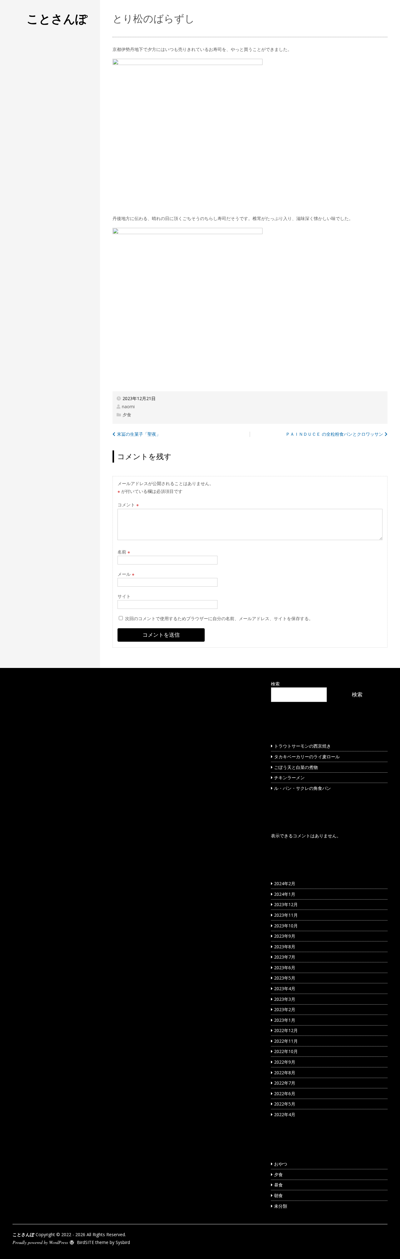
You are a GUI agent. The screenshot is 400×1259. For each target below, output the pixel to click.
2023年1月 (284, 1020)
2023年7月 (284, 957)
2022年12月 (286, 1030)
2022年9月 (284, 1062)
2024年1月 (284, 894)
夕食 (126, 415)
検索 (275, 684)
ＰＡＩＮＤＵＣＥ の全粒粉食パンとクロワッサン (334, 434)
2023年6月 (284, 968)
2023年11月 (286, 915)
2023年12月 (286, 904)
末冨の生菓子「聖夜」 (139, 434)
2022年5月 (284, 1104)
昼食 (278, 1185)
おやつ (280, 1164)
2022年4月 (284, 1114)
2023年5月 (284, 978)
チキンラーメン (289, 777)
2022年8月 (284, 1073)
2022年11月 (286, 1041)
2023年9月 (284, 936)
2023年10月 (286, 926)
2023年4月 (284, 988)
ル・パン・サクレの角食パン (302, 788)
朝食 (278, 1195)
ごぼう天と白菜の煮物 (296, 767)
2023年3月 (284, 999)
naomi (128, 406)
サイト (124, 596)
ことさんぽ (57, 18)
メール (126, 574)
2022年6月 (284, 1093)
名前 (124, 552)
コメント (128, 505)
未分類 (280, 1206)
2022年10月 (286, 1051)
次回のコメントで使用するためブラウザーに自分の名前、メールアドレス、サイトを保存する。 (219, 618)
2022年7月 (284, 1083)
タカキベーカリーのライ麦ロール (307, 757)
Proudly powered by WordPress (40, 1242)
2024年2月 (284, 883)
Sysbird (123, 1242)
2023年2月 (284, 1009)
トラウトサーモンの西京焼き (302, 746)
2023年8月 (284, 947)
